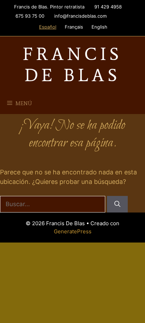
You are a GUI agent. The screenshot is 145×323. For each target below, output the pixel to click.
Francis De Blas (72, 64)
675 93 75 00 (29, 16)
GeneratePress (73, 231)
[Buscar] (117, 204)
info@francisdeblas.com (80, 16)
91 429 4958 (108, 7)
